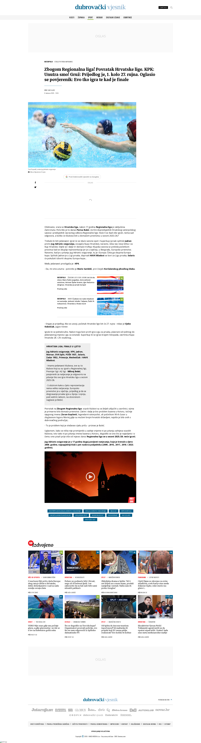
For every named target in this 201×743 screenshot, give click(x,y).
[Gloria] (101, 710)
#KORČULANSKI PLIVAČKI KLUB (60, 515)
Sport (90, 17)
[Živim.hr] (92, 710)
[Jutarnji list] (42, 710)
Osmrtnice (127, 17)
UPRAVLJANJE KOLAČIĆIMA (100, 731)
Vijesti (71, 17)
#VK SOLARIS (126, 515)
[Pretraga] (171, 7)
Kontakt (124, 724)
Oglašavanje (135, 724)
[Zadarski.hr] (111, 715)
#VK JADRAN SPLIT (81, 515)
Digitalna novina (149, 724)
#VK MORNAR (112, 515)
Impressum (114, 724)
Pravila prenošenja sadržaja (58, 724)
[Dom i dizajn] (133, 710)
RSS (160, 724)
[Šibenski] (126, 715)
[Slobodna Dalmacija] (60, 710)
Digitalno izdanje (113, 17)
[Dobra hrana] (120, 710)
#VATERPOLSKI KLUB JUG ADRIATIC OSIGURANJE (64, 511)
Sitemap (167, 724)
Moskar (99, 17)
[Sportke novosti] (70, 710)
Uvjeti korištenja (37, 724)
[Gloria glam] (108, 710)
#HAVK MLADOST (97, 515)
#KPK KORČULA (126, 511)
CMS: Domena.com (120, 736)
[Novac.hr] (162, 710)
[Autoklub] (146, 710)
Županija (81, 17)
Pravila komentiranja (98, 724)
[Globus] (80, 710)
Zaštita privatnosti (80, 724)
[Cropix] (75, 715)
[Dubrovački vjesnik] (93, 715)
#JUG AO (113, 511)
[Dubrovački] (100, 7)
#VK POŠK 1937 (90, 520)
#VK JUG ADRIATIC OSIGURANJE (95, 511)
